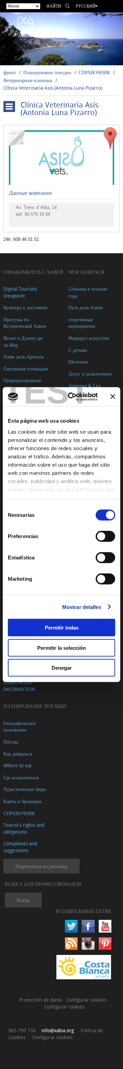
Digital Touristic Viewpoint (20, 292)
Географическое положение (19, 726)
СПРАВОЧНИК (94, 72)
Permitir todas (62, 628)
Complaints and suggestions (20, 847)
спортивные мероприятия (81, 323)
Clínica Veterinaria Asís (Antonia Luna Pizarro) (52, 88)
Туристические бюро (24, 789)
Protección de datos (41, 999)
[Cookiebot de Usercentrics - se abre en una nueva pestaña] (72, 396)
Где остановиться (21, 777)
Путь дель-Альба (85, 307)
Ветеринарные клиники (27, 80)
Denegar (62, 668)
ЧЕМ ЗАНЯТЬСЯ (86, 272)
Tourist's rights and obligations (23, 828)
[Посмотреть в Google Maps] (110, 138)
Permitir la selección (61, 647)
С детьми (77, 350)
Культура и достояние (25, 307)
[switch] (105, 536)
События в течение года (87, 292)
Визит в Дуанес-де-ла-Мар (23, 341)
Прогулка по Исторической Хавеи (24, 323)
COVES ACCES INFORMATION (19, 685)
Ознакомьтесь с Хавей (33, 272)
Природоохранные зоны (22, 383)
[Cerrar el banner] (112, 396)
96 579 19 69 (37, 214)
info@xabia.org (57, 1030)
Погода (10, 741)
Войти (23, 900)
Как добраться (17, 753)
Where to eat (17, 765)
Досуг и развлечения (89, 373)
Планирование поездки (47, 72)
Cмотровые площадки (25, 368)
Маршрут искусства (88, 338)
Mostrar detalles (81, 607)
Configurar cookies (87, 999)
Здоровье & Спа (84, 385)
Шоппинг (78, 361)
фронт (9, 72)
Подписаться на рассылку (41, 866)
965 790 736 (22, 1030)
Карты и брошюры (22, 801)
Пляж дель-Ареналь (23, 356)
